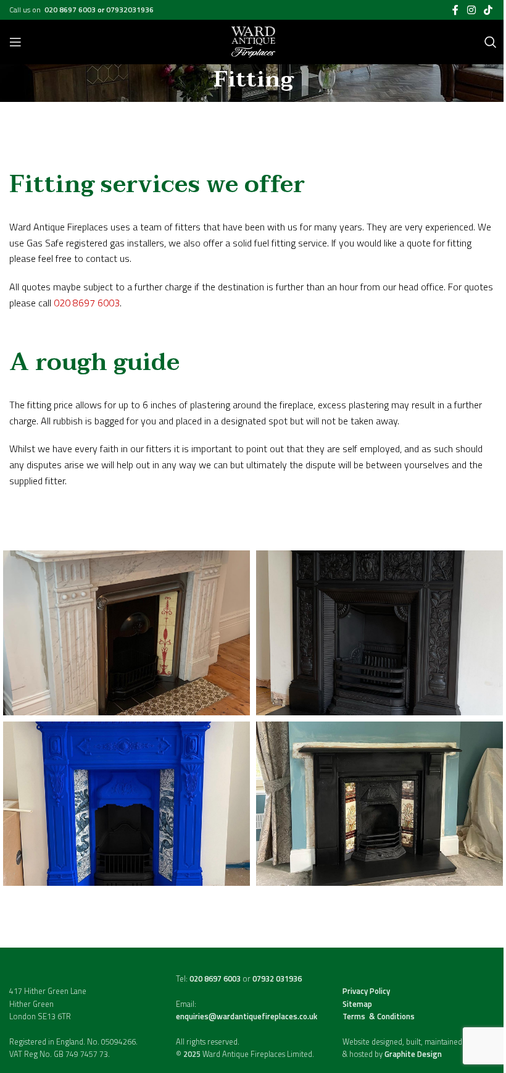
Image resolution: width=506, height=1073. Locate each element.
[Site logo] (253, 40)
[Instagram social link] (471, 10)
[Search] (490, 42)
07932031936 (130, 9)
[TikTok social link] (488, 10)
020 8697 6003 (70, 9)
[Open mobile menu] (15, 42)
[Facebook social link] (455, 10)
